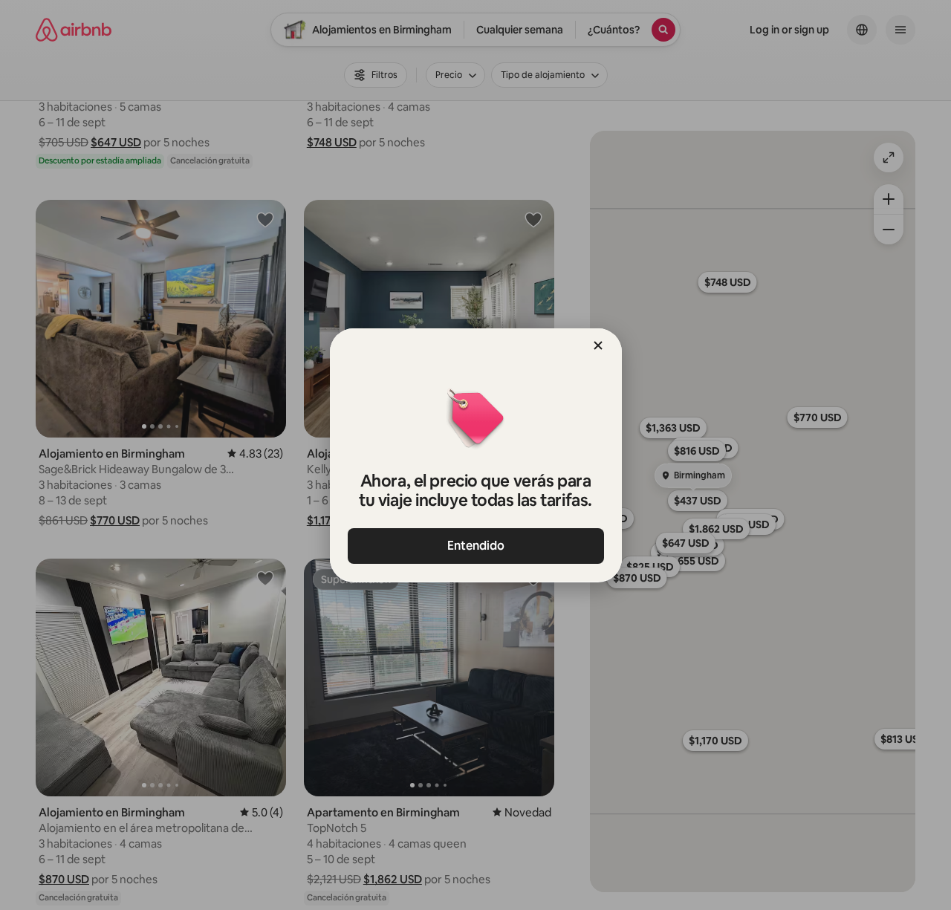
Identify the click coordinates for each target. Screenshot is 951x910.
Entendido (475, 545)
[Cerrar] (598, 345)
